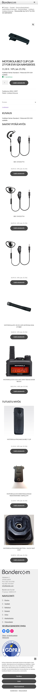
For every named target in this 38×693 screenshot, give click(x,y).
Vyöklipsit (31, 9)
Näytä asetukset (19, 686)
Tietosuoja (5, 637)
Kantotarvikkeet (22, 9)
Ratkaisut (8, 607)
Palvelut (7, 611)
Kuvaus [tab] (4, 102)
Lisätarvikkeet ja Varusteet (9, 9)
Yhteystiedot (9, 622)
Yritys (6, 614)
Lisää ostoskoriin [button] (19, 173)
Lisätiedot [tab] (5, 107)
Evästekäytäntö (14, 690)
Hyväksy (19, 676)
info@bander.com (7, 586)
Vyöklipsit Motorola (7, 11)
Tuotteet (12, 7)
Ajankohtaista (9, 618)
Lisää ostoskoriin (19, 83)
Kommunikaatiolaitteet (22, 7)
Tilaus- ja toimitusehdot (9, 635)
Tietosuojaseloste (23, 690)
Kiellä (19, 681)
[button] (35, 659)
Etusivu (6, 7)
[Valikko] (34, 2)
